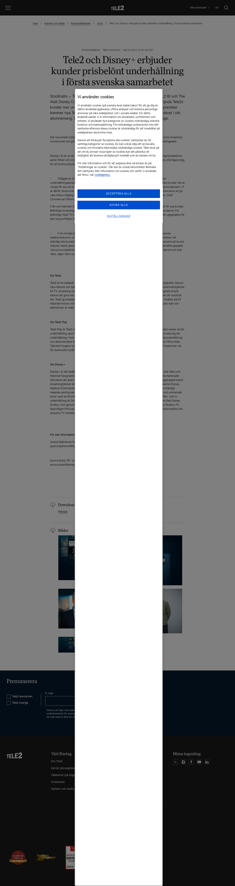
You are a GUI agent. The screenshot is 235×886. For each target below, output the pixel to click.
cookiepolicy (102, 174)
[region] (119, 487)
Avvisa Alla (118, 205)
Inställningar (118, 216)
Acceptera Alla (118, 193)
